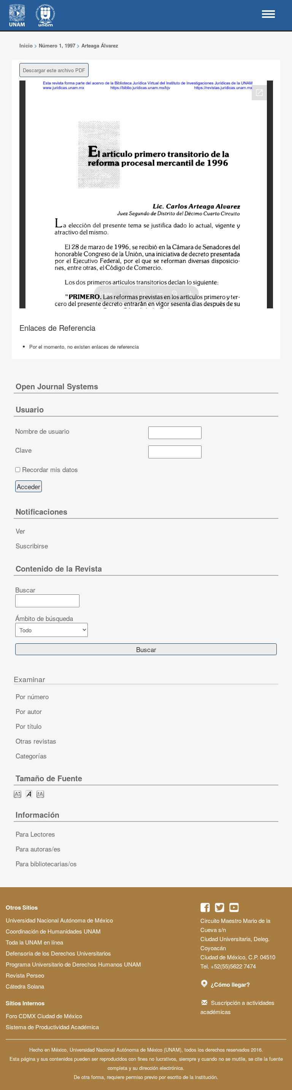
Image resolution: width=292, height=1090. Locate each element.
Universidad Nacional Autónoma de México (59, 920)
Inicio (26, 45)
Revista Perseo (25, 975)
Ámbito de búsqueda (44, 618)
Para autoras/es (38, 848)
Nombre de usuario (42, 431)
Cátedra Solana (25, 986)
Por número (32, 696)
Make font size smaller (17, 793)
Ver (20, 531)
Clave (23, 450)
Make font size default (29, 793)
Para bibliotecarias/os (46, 863)
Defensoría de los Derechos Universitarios (58, 953)
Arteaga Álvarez (99, 45)
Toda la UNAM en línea (34, 942)
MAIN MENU (268, 14)
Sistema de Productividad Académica (52, 1027)
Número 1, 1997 (57, 45)
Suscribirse (32, 545)
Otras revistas (36, 741)
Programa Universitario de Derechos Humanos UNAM (73, 964)
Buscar (25, 589)
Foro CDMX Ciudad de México (44, 1016)
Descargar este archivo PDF (54, 70)
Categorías (31, 755)
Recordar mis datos (50, 469)
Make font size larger (40, 793)
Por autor (29, 711)
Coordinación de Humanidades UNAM (53, 931)
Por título (28, 726)
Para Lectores (35, 834)
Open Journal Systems (57, 386)
